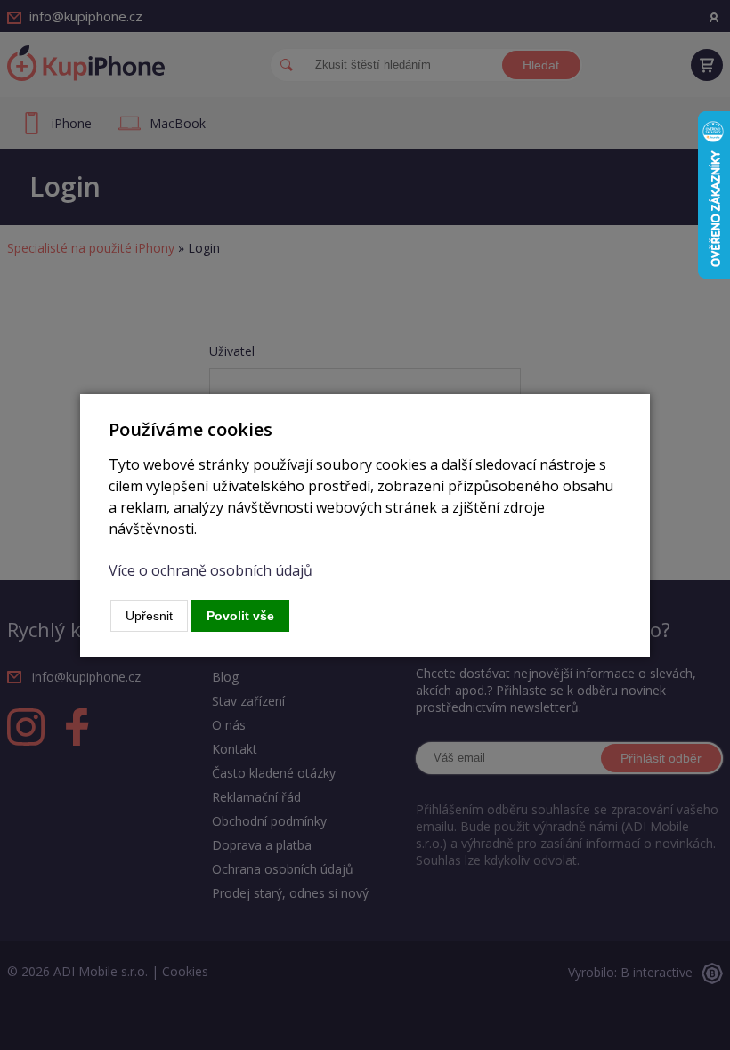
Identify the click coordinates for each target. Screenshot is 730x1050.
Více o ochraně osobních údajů (210, 570)
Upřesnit (149, 616)
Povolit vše (240, 616)
